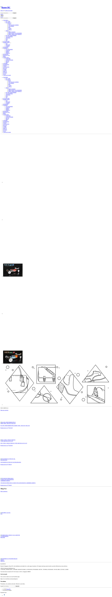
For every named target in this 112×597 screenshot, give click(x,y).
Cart (2, 14)
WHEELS (8, 53)
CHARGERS (6, 57)
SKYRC (7, 61)
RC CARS (8, 21)
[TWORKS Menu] (8, 48)
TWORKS (5, 48)
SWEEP (5, 65)
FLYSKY (5, 72)
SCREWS (8, 50)
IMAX (7, 62)
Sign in (2, 10)
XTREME (5, 63)
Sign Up (17, 586)
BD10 (9, 23)
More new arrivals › (5, 410)
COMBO (8, 46)
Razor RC (8, 589)
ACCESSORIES (9, 36)
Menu (2, 15)
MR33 (4, 56)
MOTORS (8, 44)
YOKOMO (5, 20)
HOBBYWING (6, 42)
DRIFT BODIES (11, 32)
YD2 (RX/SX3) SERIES (13, 25)
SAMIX (4, 69)
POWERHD (5, 47)
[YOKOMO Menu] (8, 20)
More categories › (4, 491)
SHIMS (7, 51)
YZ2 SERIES (11, 26)
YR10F (9, 28)
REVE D (5, 68)
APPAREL (8, 37)
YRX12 (10, 29)
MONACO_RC (6, 55)
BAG (7, 39)
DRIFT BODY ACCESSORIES (15, 33)
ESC (7, 43)
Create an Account (8, 10)
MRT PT (5, 71)
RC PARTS (8, 22)
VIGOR (4, 70)
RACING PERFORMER (11, 35)
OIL (6, 40)
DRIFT (7, 30)
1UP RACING (6, 67)
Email (2, 586)
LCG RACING (6, 41)
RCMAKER (5, 54)
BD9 (9, 27)
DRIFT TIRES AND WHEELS (15, 34)
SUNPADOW (6, 64)
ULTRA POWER (9, 60)
